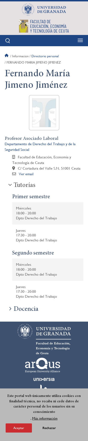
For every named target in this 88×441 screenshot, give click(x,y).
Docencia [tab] (26, 309)
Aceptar (18, 428)
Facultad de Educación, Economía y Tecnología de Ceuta (53, 348)
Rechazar (49, 428)
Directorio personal (45, 56)
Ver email (26, 174)
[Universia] (44, 379)
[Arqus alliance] (42, 365)
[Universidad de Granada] (44, 9)
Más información (44, 418)
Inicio (7, 56)
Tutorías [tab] (24, 185)
